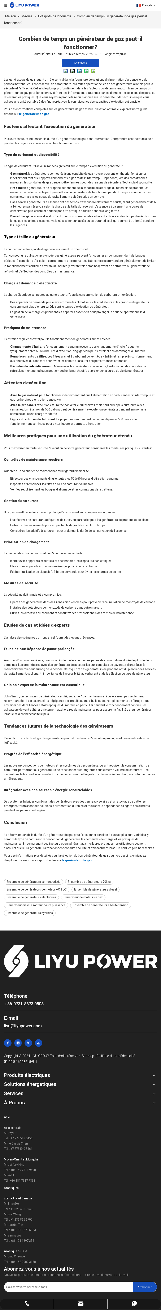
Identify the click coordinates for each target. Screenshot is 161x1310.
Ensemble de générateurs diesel (95, 889)
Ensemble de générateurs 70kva (89, 881)
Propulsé (121, 54)
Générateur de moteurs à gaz (83, 897)
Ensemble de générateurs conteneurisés (33, 881)
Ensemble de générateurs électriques (31, 897)
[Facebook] (8, 1043)
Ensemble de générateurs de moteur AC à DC (37, 889)
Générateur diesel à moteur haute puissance (36, 905)
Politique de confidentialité (115, 1056)
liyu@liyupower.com (23, 1025)
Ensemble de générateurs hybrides (30, 913)
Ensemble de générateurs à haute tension (100, 905)
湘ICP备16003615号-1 (20, 1062)
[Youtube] (38, 1043)
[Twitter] (28, 1043)
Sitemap (88, 1056)
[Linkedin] (18, 1043)
